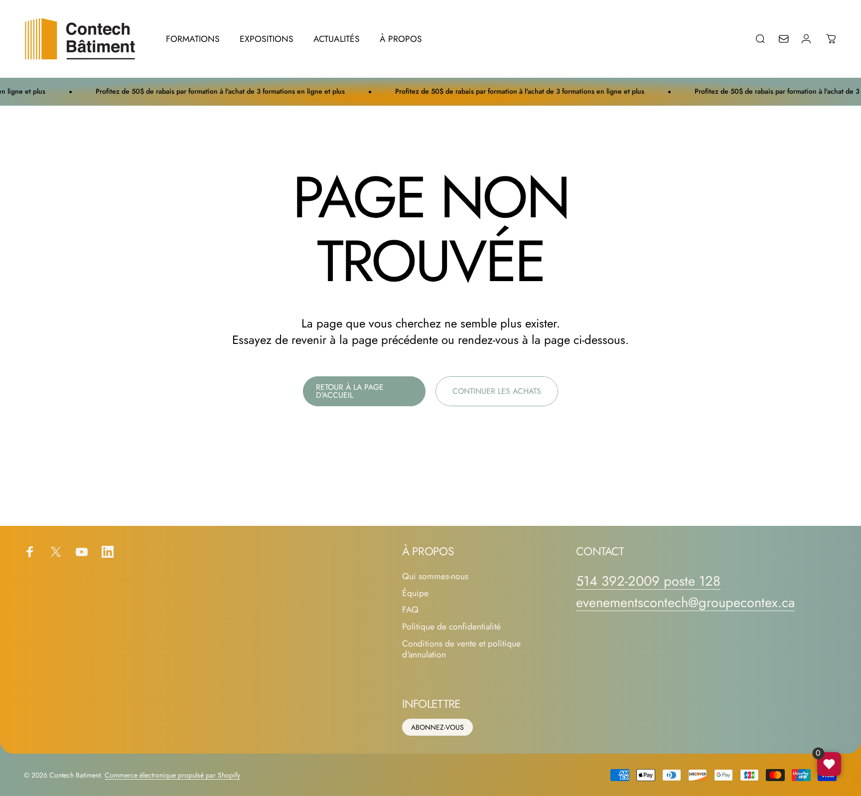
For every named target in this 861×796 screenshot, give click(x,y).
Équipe (415, 593)
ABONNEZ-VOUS (437, 727)
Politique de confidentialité (451, 627)
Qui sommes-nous (435, 576)
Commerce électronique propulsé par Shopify (172, 775)
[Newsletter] (790, 39)
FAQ (410, 610)
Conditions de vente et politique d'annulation (461, 649)
